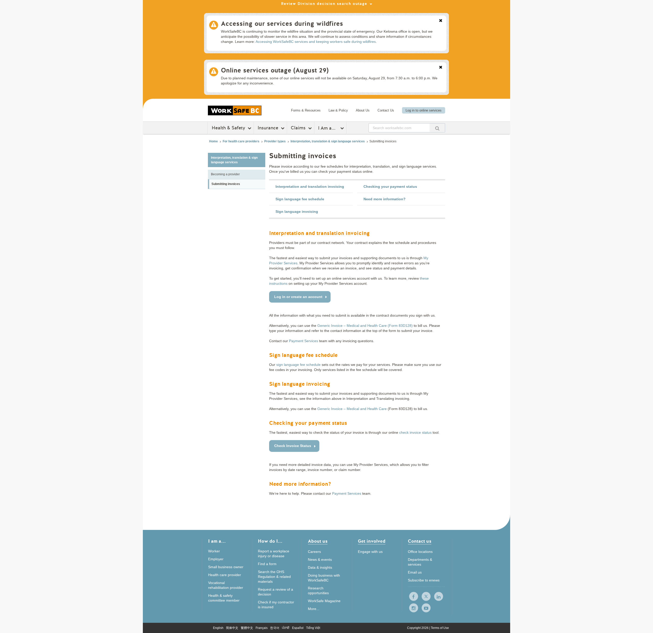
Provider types (275, 141)
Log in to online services (424, 110)
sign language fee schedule (298, 365)
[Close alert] (440, 21)
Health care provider (224, 575)
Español (298, 628)
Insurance (268, 128)
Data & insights (320, 567)
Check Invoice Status (292, 446)
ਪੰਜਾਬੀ (286, 628)
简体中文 (232, 628)
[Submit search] (437, 127)
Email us (415, 572)
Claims (298, 128)
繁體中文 (247, 628)
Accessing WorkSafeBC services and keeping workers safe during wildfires (316, 42)
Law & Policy (338, 110)
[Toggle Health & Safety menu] (250, 128)
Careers (314, 552)
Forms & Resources (306, 110)
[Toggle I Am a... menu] (342, 128)
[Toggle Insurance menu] (283, 128)
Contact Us (386, 110)
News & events (320, 559)
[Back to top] (476, 606)
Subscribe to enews (423, 580)
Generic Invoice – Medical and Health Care (352, 409)
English (218, 628)
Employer (215, 559)
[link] (311, 186)
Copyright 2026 (418, 628)
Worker (214, 551)
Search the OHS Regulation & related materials (274, 577)
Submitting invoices (225, 184)
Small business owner (225, 567)
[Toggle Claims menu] (310, 128)
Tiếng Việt (313, 628)
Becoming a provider (225, 174)
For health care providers (241, 141)
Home (213, 141)
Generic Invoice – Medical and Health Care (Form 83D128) (365, 326)
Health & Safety (228, 128)
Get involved (371, 541)
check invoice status (415, 432)
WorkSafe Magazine (324, 601)
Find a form (267, 564)
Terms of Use (440, 628)
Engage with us (370, 552)
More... (313, 609)
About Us (363, 110)
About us (318, 541)
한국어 (274, 628)
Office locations (420, 552)
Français (262, 628)
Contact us (419, 541)
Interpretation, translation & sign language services (328, 141)
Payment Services (303, 341)
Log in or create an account (298, 297)
